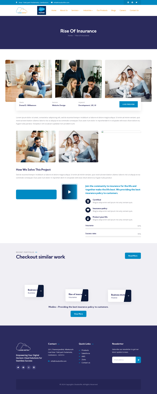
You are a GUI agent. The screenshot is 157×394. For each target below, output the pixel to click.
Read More (132, 256)
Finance (114, 298)
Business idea (34, 289)
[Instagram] (28, 367)
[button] (150, 82)
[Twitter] (136, 2)
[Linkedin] (128, 2)
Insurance (73, 297)
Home (70, 35)
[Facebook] (132, 2)
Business (31, 293)
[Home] (22, 10)
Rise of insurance (77, 294)
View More (78, 314)
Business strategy (119, 294)
